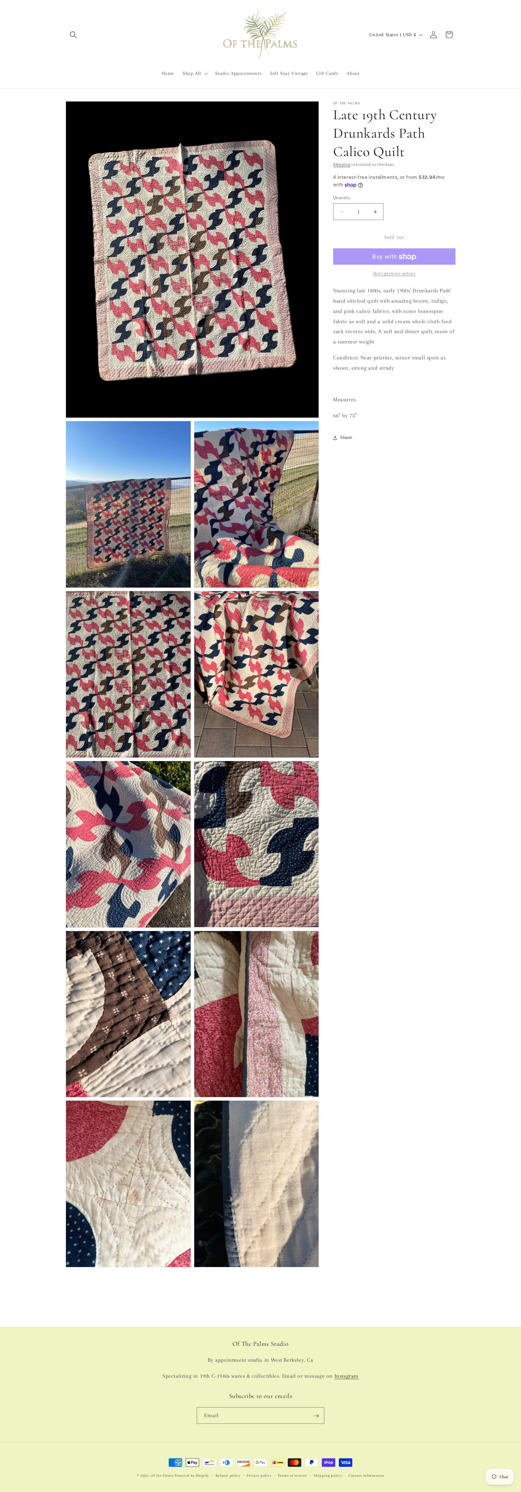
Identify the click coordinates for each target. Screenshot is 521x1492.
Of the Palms (162, 1475)
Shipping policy (328, 1475)
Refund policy (227, 1475)
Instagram (347, 1376)
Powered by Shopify (192, 1475)
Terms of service (292, 1475)
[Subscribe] (316, 1416)
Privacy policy (259, 1475)
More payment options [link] (394, 273)
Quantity (341, 197)
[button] (73, 35)
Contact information (366, 1475)
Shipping (341, 164)
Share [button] (346, 437)
